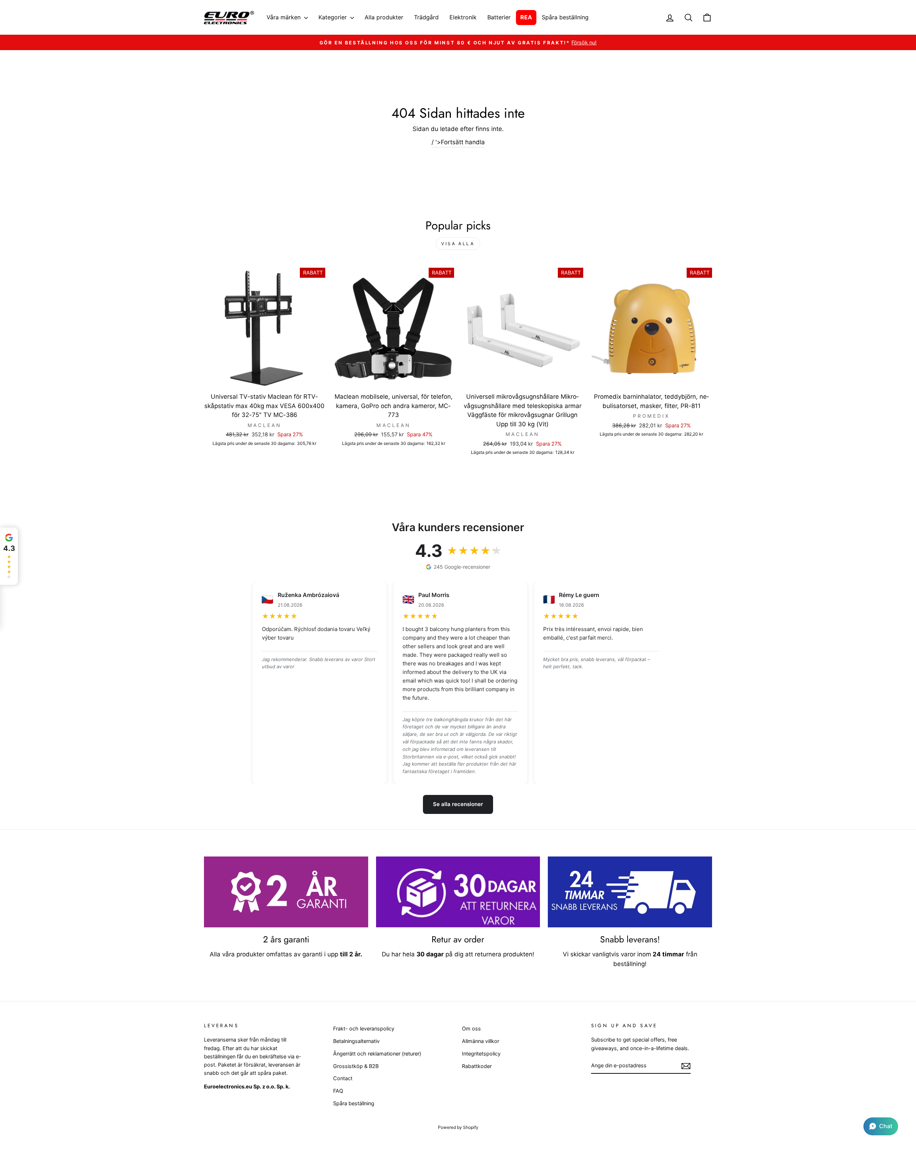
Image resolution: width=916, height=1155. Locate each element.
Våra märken (284, 17)
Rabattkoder (477, 1066)
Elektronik (463, 17)
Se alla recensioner (458, 804)
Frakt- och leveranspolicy (363, 1028)
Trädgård (426, 17)
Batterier (499, 17)
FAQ (338, 1091)
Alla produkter (384, 17)
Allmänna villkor (480, 1041)
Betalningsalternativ (356, 1041)
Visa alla (457, 243)
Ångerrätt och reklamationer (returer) (377, 1053)
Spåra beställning (565, 17)
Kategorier (333, 17)
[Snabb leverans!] (630, 891)
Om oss (471, 1028)
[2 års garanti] (286, 891)
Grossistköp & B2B (356, 1066)
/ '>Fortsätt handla (458, 142)
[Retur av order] (458, 891)
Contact (342, 1078)
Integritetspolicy (481, 1053)
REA (526, 17)
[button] (880, 1126)
